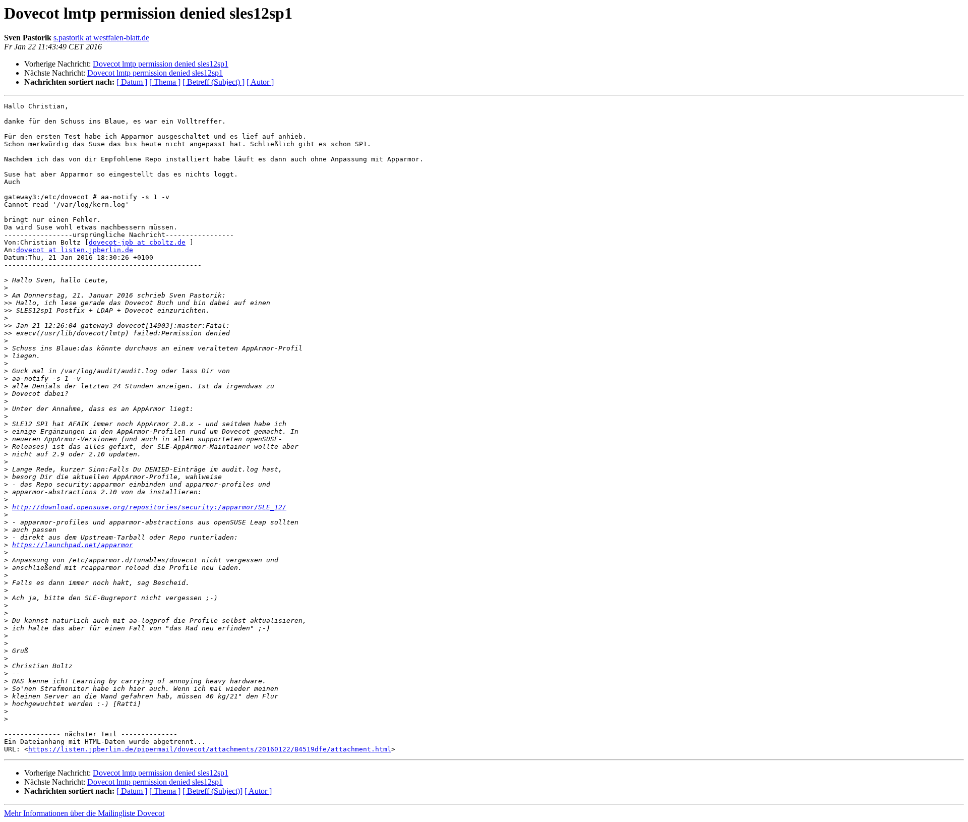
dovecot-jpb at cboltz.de (137, 242)
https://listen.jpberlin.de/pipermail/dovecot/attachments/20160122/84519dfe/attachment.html (209, 749)
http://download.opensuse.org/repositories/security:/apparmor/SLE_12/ (149, 507)
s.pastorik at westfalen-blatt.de (101, 37)
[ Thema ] (164, 82)
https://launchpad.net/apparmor (72, 545)
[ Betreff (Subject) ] (214, 82)
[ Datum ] (131, 82)
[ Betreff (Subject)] (213, 791)
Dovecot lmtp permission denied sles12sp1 (160, 64)
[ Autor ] (260, 82)
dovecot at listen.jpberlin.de (74, 250)
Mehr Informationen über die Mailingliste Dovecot (84, 813)
